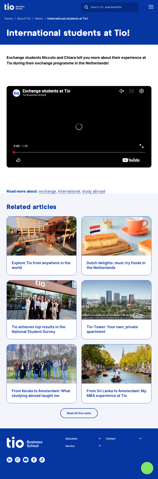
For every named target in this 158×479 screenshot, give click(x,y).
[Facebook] (34, 460)
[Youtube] (26, 460)
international (69, 191)
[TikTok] (42, 460)
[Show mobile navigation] (151, 7)
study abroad (93, 191)
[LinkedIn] (9, 460)
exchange (47, 191)
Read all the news (79, 413)
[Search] (86, 7)
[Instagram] (18, 460)
